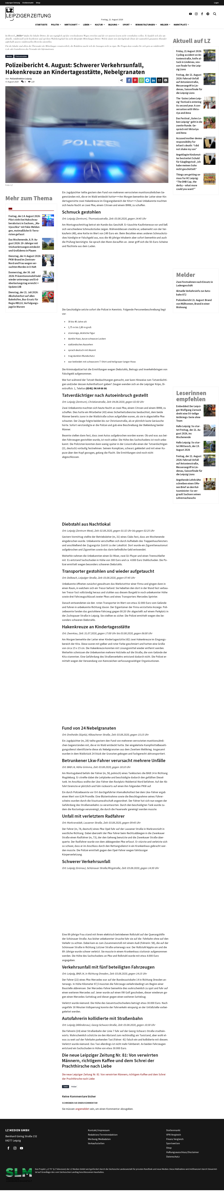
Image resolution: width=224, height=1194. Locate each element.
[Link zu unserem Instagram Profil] (196, 14)
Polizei (73, 1086)
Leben (86, 24)
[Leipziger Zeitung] (28, 14)
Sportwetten (173, 1143)
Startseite (41, 24)
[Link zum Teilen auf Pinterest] (135, 80)
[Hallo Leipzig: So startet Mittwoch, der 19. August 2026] (209, 447)
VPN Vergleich (173, 1134)
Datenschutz (173, 1156)
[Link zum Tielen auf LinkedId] (153, 80)
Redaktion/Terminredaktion (102, 1134)
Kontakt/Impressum (99, 1130)
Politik (55, 24)
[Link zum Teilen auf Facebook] (129, 80)
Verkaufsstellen (96, 1143)
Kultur (99, 24)
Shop (38, 3)
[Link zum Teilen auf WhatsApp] (141, 80)
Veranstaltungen (145, 24)
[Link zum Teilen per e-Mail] (159, 80)
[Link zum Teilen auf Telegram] (147, 80)
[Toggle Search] (215, 14)
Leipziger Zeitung (12, 3)
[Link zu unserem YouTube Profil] (190, 14)
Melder (164, 24)
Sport (126, 24)
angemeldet (82, 1109)
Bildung (112, 24)
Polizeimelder (21, 56)
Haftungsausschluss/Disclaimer (182, 1152)
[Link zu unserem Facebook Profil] (202, 14)
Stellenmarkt (28, 3)
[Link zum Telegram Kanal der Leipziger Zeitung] (208, 14)
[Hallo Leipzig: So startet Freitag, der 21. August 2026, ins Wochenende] (209, 432)
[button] (60, 24)
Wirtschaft (70, 24)
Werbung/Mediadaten (99, 1138)
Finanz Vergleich (174, 1138)
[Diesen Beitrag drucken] (165, 80)
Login (216, 3)
